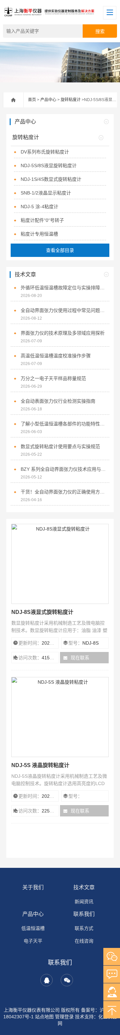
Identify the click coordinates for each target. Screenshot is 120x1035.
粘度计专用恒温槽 (39, 234)
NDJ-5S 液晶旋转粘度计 (40, 765)
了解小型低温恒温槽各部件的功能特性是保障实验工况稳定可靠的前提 (63, 423)
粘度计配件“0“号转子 (42, 220)
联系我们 (84, 914)
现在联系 (80, 657)
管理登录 (64, 1016)
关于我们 (33, 887)
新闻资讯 (84, 901)
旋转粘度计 (71, 99)
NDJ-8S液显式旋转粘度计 (42, 612)
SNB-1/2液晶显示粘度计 (46, 193)
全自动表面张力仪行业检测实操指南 (58, 401)
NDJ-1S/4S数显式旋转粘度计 (51, 179)
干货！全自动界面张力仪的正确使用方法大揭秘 (63, 491)
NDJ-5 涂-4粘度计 (39, 206)
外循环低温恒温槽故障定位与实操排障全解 (63, 287)
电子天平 (33, 941)
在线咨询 (84, 941)
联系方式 (84, 928)
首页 (32, 99)
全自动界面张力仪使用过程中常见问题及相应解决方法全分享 (63, 310)
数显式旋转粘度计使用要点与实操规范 (60, 446)
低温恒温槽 (33, 928)
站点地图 (44, 1016)
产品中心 (48, 99)
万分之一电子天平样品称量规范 (53, 378)
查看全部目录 (60, 250)
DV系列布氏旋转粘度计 (45, 151)
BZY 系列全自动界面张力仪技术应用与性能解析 (63, 469)
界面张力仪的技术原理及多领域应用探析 (63, 333)
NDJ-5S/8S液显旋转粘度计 (49, 165)
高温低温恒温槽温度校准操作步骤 (56, 355)
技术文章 (84, 887)
